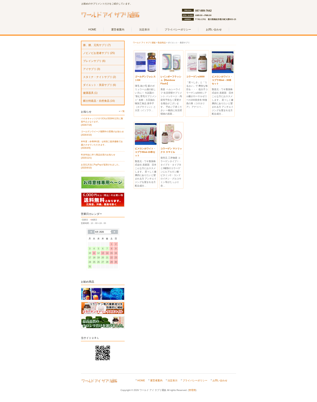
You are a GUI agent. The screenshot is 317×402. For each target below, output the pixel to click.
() (102, 144)
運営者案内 (156, 380)
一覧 (122, 111)
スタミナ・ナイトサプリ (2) (99, 77)
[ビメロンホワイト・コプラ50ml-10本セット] (146, 144)
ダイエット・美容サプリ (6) (99, 85)
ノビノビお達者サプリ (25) (99, 53)
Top (309, 394)
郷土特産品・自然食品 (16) (99, 100)
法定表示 (172, 380)
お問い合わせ (219, 380)
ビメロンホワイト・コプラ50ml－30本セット (222, 80)
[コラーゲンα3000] (197, 72)
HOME (141, 380)
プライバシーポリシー (195, 380)
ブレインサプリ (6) (94, 61)
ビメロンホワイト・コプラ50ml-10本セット (145, 152)
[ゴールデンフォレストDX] (146, 72)
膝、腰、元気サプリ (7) (97, 45)
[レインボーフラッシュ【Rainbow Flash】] (171, 72)
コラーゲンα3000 (195, 76)
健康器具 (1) (90, 92)
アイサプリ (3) (91, 69)
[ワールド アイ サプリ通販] (110, 19)
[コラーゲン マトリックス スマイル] (171, 144)
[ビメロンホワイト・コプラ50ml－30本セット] (222, 72)
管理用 (192, 390)
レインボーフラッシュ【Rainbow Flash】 (170, 80)
